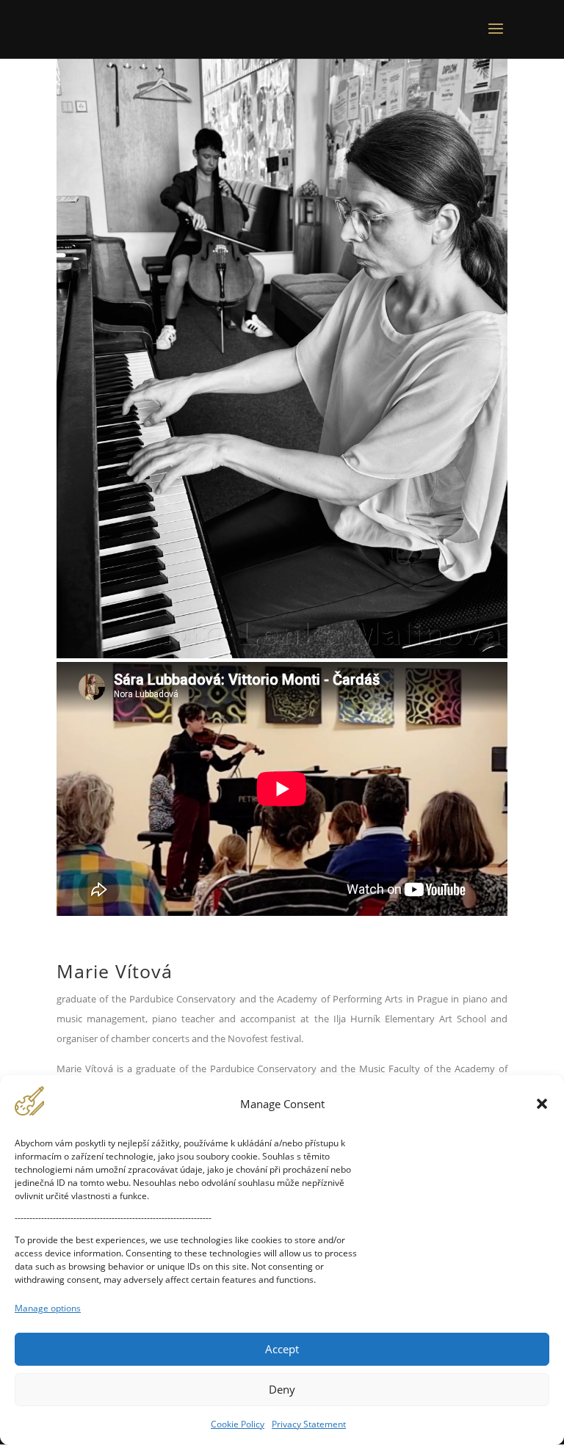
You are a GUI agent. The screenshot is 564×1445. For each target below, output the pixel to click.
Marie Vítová (115, 970)
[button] (542, 1103)
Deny (282, 1389)
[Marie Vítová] (282, 654)
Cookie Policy (237, 1424)
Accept (282, 1349)
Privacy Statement (309, 1424)
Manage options (48, 1308)
